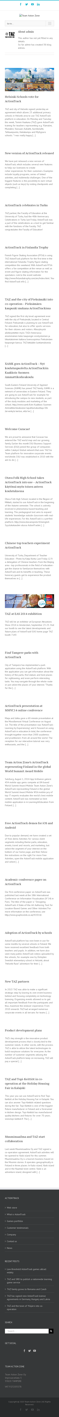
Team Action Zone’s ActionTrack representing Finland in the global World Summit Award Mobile (28, 766)
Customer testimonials (18, 1227)
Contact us (12, 1241)
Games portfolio (15, 1221)
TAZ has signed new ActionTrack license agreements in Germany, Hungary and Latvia (28, 1297)
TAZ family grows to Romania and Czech (26, 1289)
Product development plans (23, 1030)
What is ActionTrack (16, 1214)
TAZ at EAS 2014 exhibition (23, 614)
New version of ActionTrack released (29, 153)
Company (11, 1234)
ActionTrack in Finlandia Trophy (26, 247)
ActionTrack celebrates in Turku (26, 205)
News (9, 1248)
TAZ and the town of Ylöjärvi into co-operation (25, 1307)
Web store (12, 1207)
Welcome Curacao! (17, 429)
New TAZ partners (17, 981)
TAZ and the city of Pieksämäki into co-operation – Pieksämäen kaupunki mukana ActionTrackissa (29, 303)
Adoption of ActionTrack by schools (28, 933)
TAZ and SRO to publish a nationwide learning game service (29, 1281)
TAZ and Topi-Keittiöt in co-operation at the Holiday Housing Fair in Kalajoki (27, 1083)
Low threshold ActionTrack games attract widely (26, 1271)
